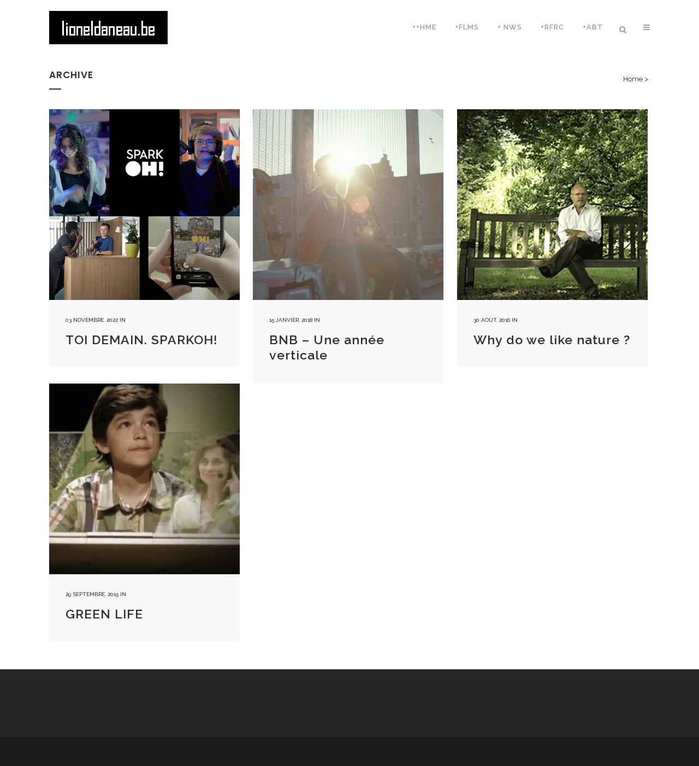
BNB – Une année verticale (326, 347)
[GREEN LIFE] (144, 479)
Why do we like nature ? (551, 339)
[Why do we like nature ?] (552, 204)
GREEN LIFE (104, 613)
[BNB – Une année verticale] (348, 204)
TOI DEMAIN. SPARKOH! (142, 339)
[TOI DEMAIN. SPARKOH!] (144, 204)
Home (633, 79)
